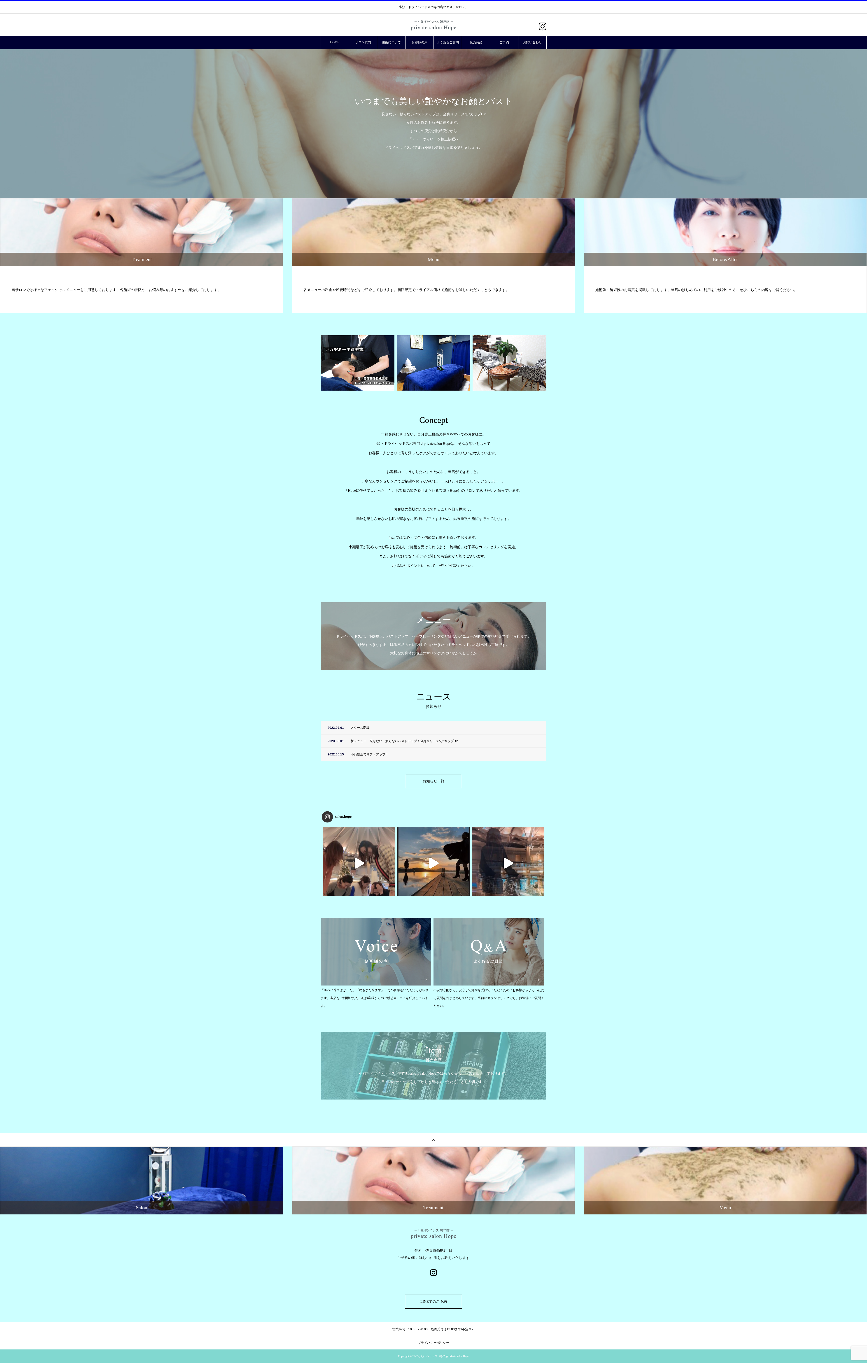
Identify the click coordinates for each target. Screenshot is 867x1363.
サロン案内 (363, 42)
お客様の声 (419, 42)
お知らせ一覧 (433, 781)
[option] (433, 123)
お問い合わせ (532, 42)
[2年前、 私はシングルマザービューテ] (508, 863)
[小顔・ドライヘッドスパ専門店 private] (433, 863)
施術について (391, 42)
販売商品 (476, 42)
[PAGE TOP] (433, 1139)
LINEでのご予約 (433, 1301)
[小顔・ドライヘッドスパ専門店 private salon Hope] (433, 24)
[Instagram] (542, 26)
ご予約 (504, 42)
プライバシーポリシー (433, 1342)
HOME (334, 42)
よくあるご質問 (448, 42)
